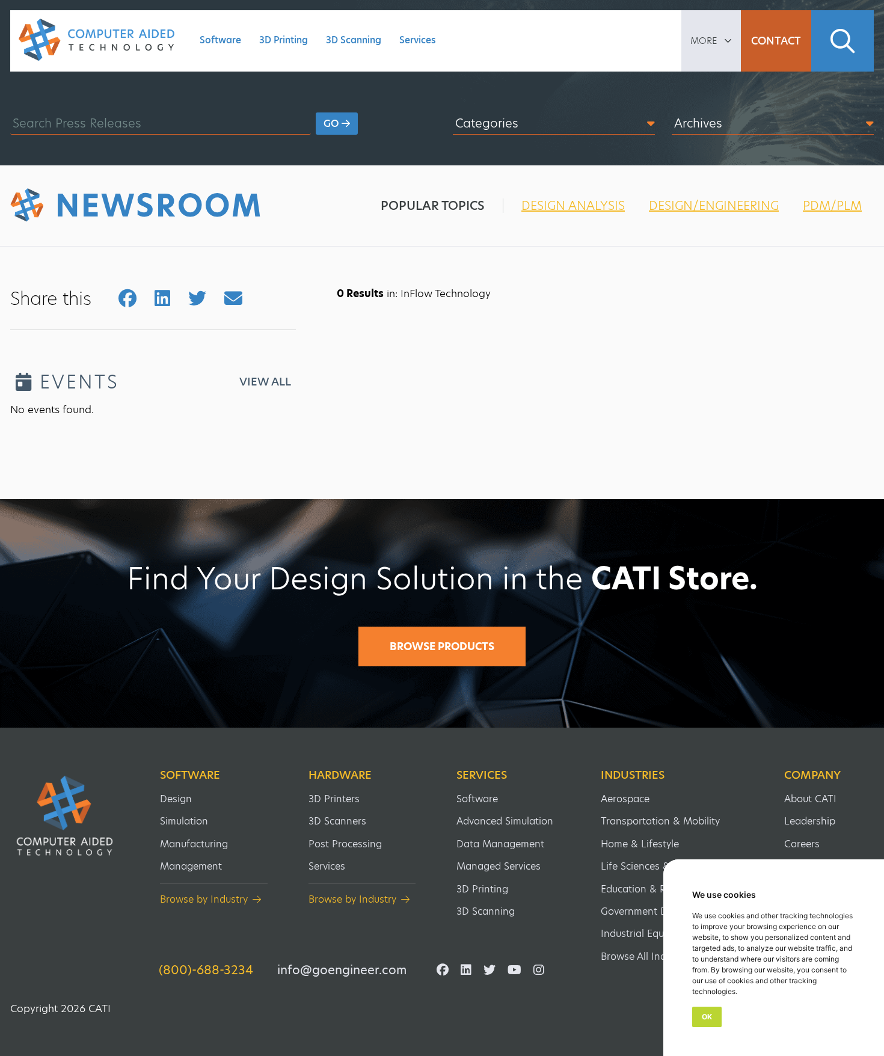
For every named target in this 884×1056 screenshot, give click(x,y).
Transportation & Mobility (660, 821)
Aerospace (625, 799)
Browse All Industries (648, 956)
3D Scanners (337, 821)
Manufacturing (194, 844)
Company (812, 775)
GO (333, 123)
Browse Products (442, 646)
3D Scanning (353, 40)
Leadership (809, 821)
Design (176, 799)
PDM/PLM (832, 205)
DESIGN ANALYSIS (573, 205)
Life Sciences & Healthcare (662, 866)
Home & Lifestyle (640, 844)
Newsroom (159, 206)
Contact (776, 41)
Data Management (500, 844)
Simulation (184, 821)
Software (220, 40)
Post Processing (345, 844)
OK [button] (707, 1016)
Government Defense (649, 911)
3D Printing (283, 40)
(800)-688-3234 (206, 970)
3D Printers (334, 799)
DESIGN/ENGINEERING (714, 205)
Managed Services (498, 866)
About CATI (810, 799)
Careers (802, 844)
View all (265, 381)
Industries (633, 775)
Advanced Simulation (504, 821)
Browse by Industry (204, 899)
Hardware (340, 775)
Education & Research (651, 889)
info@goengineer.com (342, 970)
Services (417, 40)
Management (191, 866)
